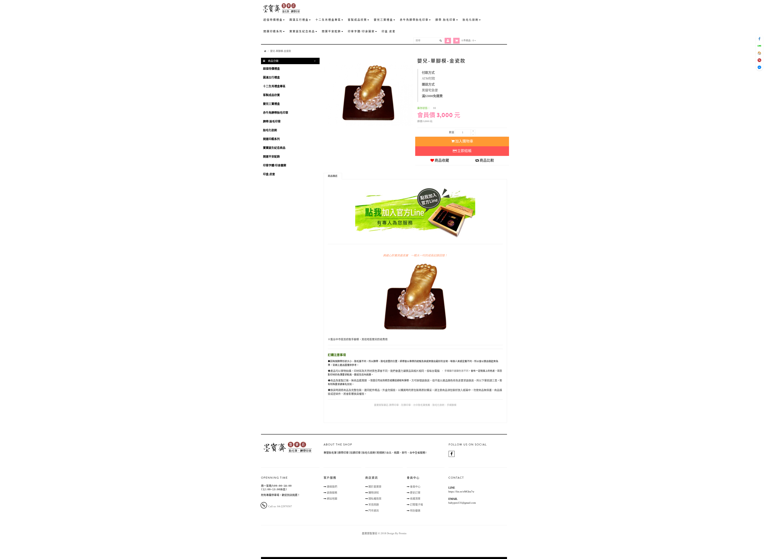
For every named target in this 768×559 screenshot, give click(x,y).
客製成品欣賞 (271, 95)
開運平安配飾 (271, 156)
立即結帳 (464, 150)
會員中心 (415, 486)
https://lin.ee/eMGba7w (461, 491)
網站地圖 (332, 498)
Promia (402, 533)
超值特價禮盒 (271, 68)
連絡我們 (332, 486)
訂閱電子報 (416, 504)
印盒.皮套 (269, 174)
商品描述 (332, 176)
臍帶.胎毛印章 (272, 121)
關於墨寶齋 (374, 486)
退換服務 (332, 492)
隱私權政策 (374, 498)
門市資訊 (373, 510)
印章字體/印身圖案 (274, 165)
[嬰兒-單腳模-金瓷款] (368, 94)
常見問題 (373, 504)
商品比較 (487, 160)
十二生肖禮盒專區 (274, 86)
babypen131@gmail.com (462, 502)
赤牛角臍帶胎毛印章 (275, 112)
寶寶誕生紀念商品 (274, 147)
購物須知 (373, 492)
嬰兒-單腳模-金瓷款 (280, 51)
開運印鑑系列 (271, 139)
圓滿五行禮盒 (271, 77)
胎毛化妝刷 (270, 130)
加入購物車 (464, 141)
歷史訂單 (415, 492)
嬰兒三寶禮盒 (271, 103)
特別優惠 (415, 510)
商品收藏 (442, 160)
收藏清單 (415, 498)
